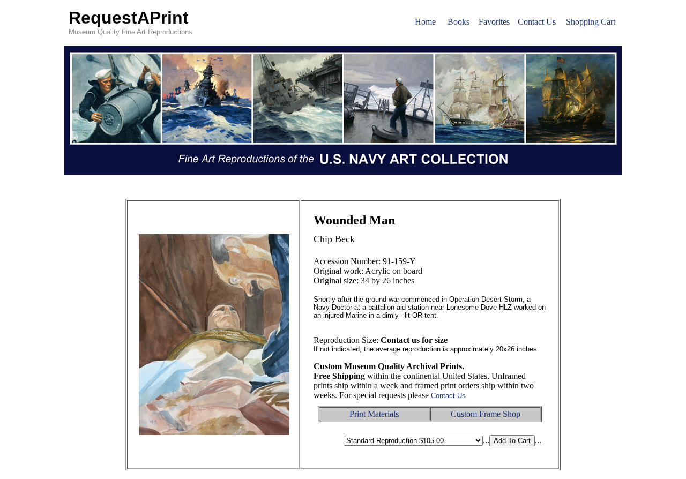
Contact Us (537, 21)
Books (458, 21)
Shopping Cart (590, 21)
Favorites (494, 21)
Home (425, 21)
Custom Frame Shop (485, 413)
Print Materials (374, 413)
